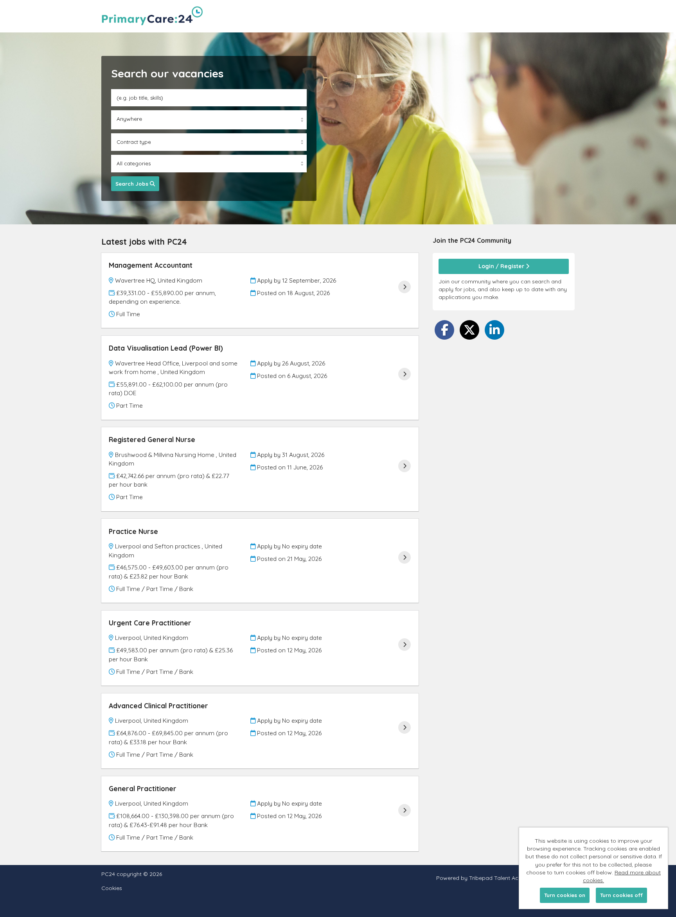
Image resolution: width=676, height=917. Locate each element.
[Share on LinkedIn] (494, 330)
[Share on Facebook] (444, 330)
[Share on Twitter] (469, 330)
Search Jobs (132, 184)
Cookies (111, 888)
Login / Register (502, 266)
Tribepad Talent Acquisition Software (517, 877)
